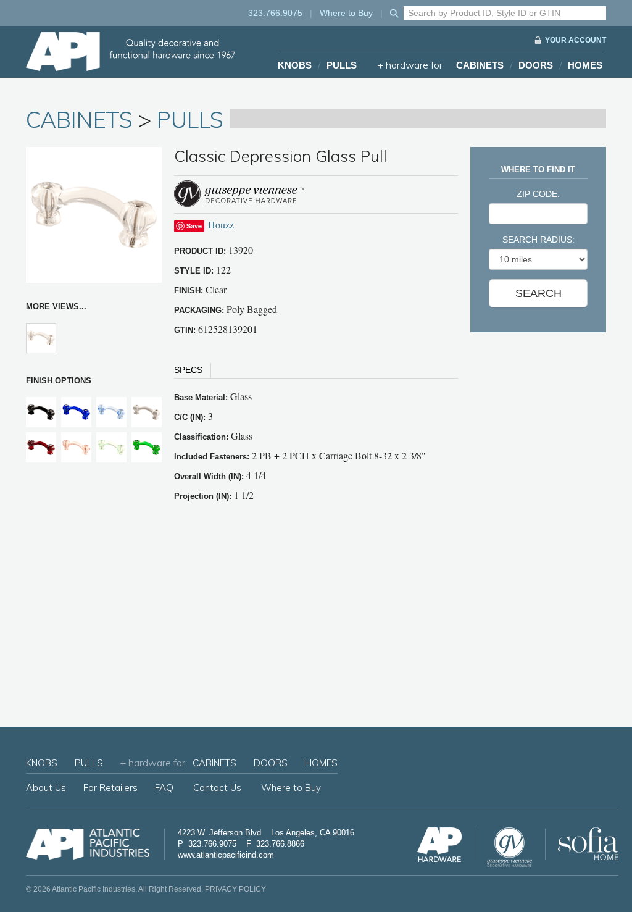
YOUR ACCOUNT (575, 40)
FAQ (164, 787)
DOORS (535, 65)
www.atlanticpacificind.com (226, 855)
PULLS (341, 65)
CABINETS (480, 65)
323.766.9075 (275, 13)
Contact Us (217, 787)
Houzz (221, 224)
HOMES (585, 65)
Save (194, 225)
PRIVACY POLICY (235, 889)
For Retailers (110, 787)
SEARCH (538, 293)
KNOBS (295, 65)
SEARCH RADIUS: (538, 240)
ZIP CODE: (538, 194)
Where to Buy (346, 13)
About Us (46, 787)
